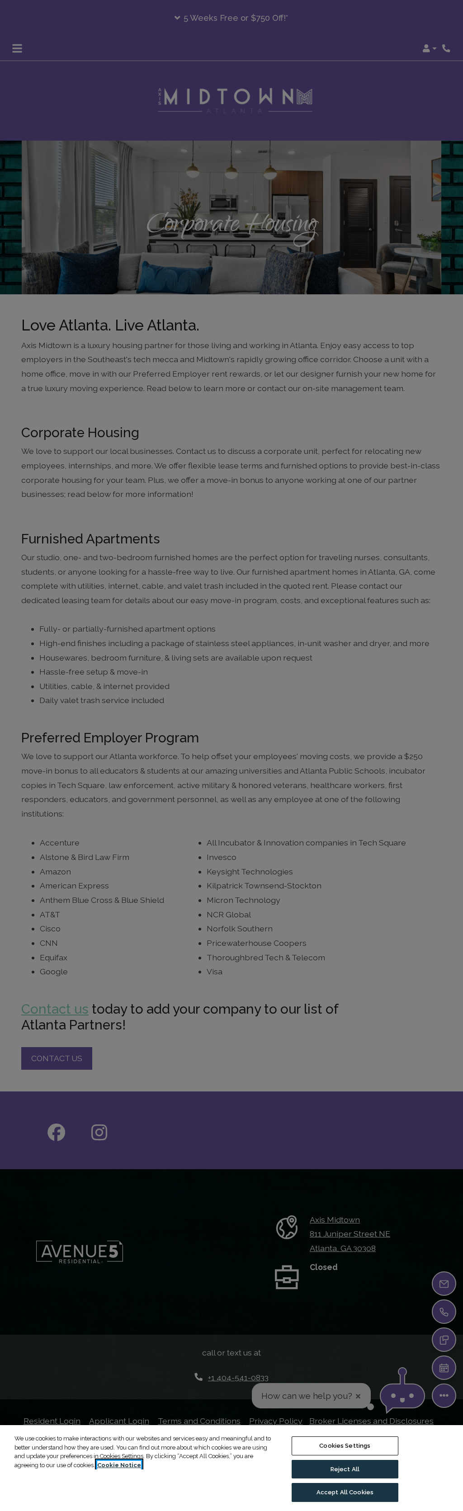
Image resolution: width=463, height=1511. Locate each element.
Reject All (345, 1469)
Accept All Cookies (345, 1492)
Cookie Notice (119, 1465)
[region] (231, 1468)
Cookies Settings (344, 1445)
